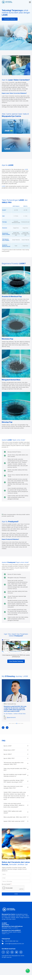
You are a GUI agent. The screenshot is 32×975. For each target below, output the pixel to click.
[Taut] (16, 126)
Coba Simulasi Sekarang (16, 661)
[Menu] (30, 2)
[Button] (3, 727)
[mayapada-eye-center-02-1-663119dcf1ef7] (7, 2)
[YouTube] (16, 952)
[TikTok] (7, 952)
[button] (9, 723)
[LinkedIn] (20, 952)
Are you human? (7, 884)
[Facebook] (12, 952)
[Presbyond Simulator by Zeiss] (16, 646)
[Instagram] (3, 952)
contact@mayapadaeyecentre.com (14, 943)
